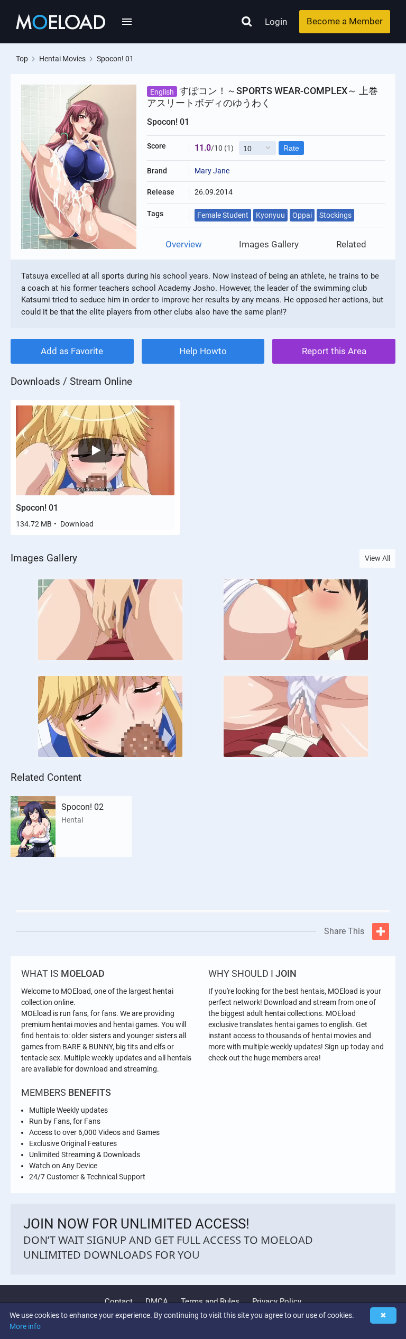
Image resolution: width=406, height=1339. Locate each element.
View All (377, 558)
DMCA (156, 1301)
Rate (291, 148)
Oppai (302, 215)
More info (25, 1326)
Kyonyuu (270, 215)
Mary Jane (212, 171)
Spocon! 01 (37, 508)
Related (351, 244)
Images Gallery (269, 244)
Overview (183, 244)
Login (276, 21)
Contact (119, 1301)
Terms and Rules (210, 1301)
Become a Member (345, 21)
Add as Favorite (72, 351)
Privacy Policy (276, 1301)
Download (77, 524)
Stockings (335, 215)
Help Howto (203, 351)
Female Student (222, 215)
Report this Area (334, 351)
